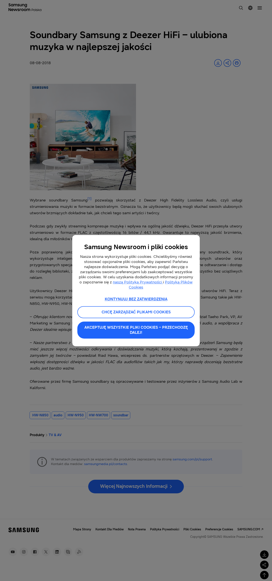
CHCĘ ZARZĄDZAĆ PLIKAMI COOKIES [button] (136, 312)
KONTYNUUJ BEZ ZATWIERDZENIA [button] (136, 299)
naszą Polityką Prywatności (138, 282)
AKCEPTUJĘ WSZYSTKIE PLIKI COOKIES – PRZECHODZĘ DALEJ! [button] (136, 330)
